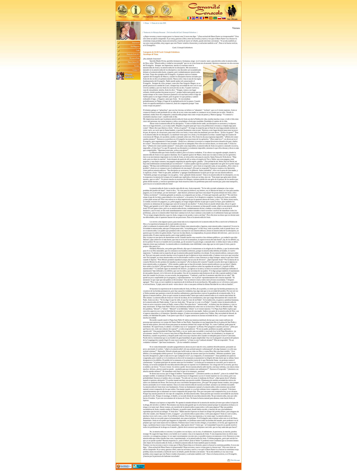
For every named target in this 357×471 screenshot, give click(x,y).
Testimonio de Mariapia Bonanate (154, 32)
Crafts (138, 50)
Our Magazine (135, 46)
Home (147, 23)
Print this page (235, 460)
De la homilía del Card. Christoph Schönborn (181, 32)
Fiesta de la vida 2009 (159, 23)
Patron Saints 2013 (134, 62)
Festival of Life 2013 (133, 54)
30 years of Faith (134, 58)
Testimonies (136, 42)
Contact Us (136, 70)
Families (137, 66)
